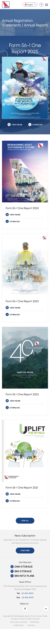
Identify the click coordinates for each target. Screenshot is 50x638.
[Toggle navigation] (45, 4)
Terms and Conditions (18, 622)
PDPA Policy (34, 622)
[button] (25, 521)
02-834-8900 (27, 593)
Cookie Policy (19, 625)
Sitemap (31, 625)
